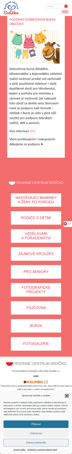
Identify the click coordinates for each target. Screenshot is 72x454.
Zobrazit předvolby (36, 442)
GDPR (36, 376)
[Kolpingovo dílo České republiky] (36, 383)
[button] (66, 395)
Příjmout (36, 424)
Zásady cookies (19, 450)
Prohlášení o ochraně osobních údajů (42, 450)
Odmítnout (36, 433)
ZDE (32, 131)
